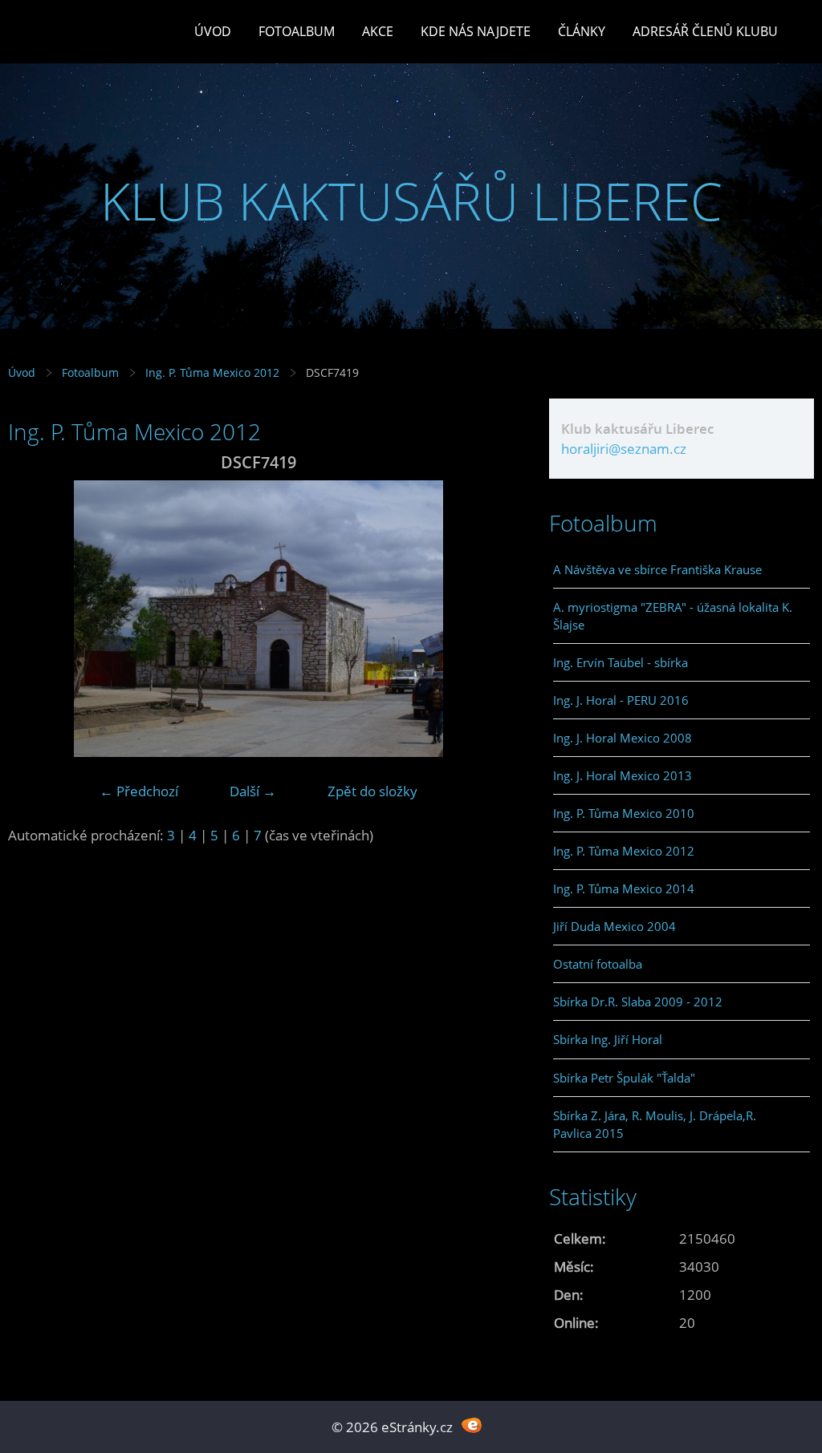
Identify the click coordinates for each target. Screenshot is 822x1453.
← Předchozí (139, 791)
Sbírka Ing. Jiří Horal (607, 1039)
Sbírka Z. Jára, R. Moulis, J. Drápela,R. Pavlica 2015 (654, 1124)
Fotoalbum (296, 31)
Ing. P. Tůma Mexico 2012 (212, 372)
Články (581, 31)
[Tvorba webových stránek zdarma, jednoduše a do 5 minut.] (471, 1425)
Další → (253, 791)
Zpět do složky (372, 791)
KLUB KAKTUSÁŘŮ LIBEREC (411, 201)
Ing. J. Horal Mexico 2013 (622, 775)
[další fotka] (483, 618)
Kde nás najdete (476, 31)
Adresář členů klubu (705, 31)
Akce (377, 31)
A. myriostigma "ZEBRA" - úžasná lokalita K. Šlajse (672, 616)
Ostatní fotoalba (597, 964)
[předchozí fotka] (34, 618)
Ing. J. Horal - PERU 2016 (621, 700)
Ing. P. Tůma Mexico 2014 (623, 888)
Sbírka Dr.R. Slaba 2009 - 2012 (637, 1002)
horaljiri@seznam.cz (623, 448)
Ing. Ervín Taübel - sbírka (620, 662)
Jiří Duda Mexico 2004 (614, 926)
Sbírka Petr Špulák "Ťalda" (624, 1078)
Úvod (212, 31)
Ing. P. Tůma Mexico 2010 (623, 813)
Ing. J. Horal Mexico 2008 (622, 738)
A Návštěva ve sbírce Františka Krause (657, 569)
